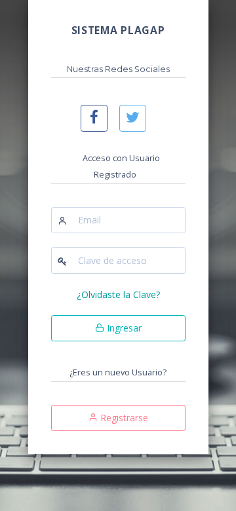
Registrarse (123, 417)
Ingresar (123, 328)
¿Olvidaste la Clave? (118, 294)
